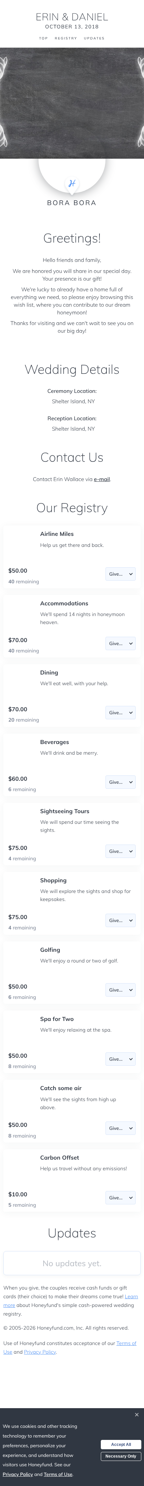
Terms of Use (58, 1474)
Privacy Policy (40, 1352)
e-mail (102, 479)
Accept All (121, 1444)
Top (43, 38)
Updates (94, 38)
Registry (66, 38)
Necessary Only (120, 1456)
